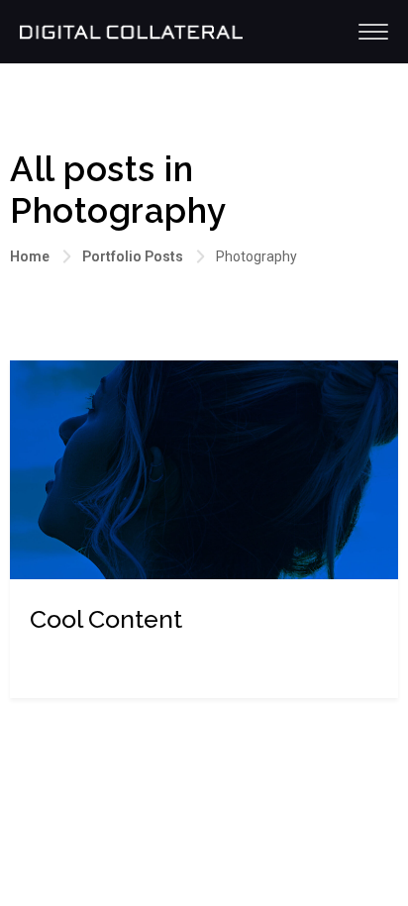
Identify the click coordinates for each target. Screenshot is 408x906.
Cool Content (106, 619)
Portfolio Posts (132, 256)
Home (30, 256)
